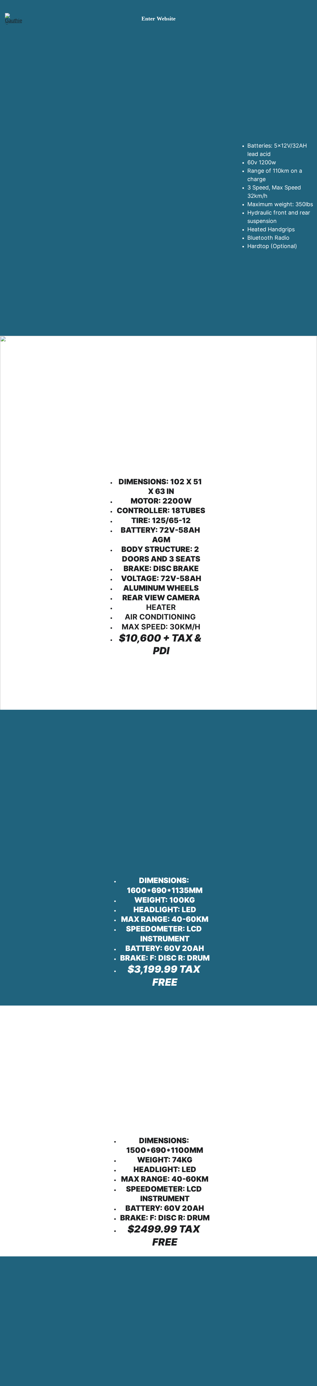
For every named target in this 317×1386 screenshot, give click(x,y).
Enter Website (158, 19)
